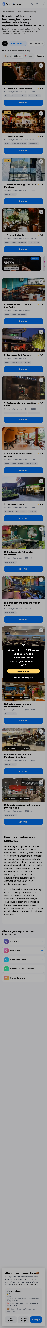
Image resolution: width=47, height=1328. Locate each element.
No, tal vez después (23, 678)
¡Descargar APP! (23, 671)
